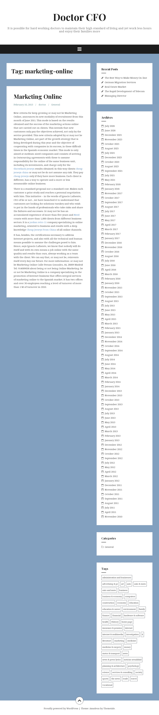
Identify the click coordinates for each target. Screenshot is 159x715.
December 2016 (113, 242)
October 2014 (112, 345)
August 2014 (112, 354)
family (142, 609)
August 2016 (112, 256)
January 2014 (112, 386)
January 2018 (112, 188)
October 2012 (112, 453)
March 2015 (111, 323)
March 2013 (111, 431)
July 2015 (110, 305)
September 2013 (114, 404)
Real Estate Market (115, 86)
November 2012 (113, 449)
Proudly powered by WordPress (61, 708)
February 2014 (112, 381)
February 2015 (112, 327)
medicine (131, 640)
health (105, 621)
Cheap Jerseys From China (41, 229)
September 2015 (114, 296)
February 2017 (112, 233)
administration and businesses (116, 577)
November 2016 (113, 247)
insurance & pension (112, 628)
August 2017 (112, 206)
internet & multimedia (112, 634)
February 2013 (112, 435)
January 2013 (112, 440)
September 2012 (114, 458)
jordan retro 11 (38, 222)
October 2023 (112, 161)
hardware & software (134, 615)
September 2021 (114, 170)
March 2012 (111, 476)
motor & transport (111, 653)
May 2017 (110, 220)
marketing (119, 640)
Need (77, 214)
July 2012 (110, 462)
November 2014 (113, 341)
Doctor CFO (79, 16)
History (114, 621)
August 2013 (112, 408)
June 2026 (110, 130)
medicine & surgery (111, 647)
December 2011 (113, 485)
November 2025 (113, 139)
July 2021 (110, 175)
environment (129, 609)
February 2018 (112, 184)
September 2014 (114, 350)
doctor (42, 104)
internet (128, 628)
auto (129, 583)
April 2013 (110, 426)
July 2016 (110, 260)
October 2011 (112, 494)
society (139, 672)
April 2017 (110, 224)
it (142, 634)
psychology (133, 666)
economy (121, 602)
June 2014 (110, 363)
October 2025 (112, 143)
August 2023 (112, 166)
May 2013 (110, 422)
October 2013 (112, 399)
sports (105, 678)
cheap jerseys (21, 176)
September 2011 (114, 498)
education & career (111, 609)
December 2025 (113, 134)
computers (130, 596)
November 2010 (113, 516)
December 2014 (113, 336)
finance (105, 615)
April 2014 (110, 372)
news (125, 653)
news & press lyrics (111, 659)
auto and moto (109, 590)
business (123, 590)
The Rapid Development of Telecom (125, 91)
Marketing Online (38, 96)
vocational (107, 685)
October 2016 (112, 251)
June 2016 (110, 265)
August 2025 (112, 148)
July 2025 (110, 152)
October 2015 (112, 292)
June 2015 (110, 310)
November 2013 (113, 395)
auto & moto (140, 583)
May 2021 (110, 179)
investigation (132, 634)
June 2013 (110, 417)
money (127, 647)
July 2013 (110, 413)
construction (108, 602)
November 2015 (113, 287)
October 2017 (112, 197)
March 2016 (111, 274)
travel (134, 678)
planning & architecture (113, 666)
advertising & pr (110, 583)
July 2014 (110, 359)
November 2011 (113, 489)
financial (116, 615)
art (122, 583)
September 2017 (114, 202)
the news (115, 678)
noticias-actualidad (132, 659)
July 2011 (110, 507)
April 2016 (110, 269)
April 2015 (110, 318)
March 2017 (111, 229)
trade (125, 678)
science (105, 672)
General (55, 104)
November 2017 (113, 193)
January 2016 (112, 283)
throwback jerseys (24, 168)
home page (127, 621)
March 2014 (111, 377)
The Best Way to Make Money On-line (126, 77)
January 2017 (112, 238)
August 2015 (112, 301)
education (133, 602)
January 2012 (112, 480)
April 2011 (110, 512)
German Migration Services (120, 82)
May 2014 (110, 368)
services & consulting (122, 672)
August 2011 (112, 503)
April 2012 (110, 471)
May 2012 (110, 467)
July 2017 (110, 211)
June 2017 (110, 215)
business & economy (112, 596)
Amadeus (94, 708)
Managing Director (115, 95)
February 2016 (112, 278)
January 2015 (112, 332)
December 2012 (113, 444)
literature (106, 640)
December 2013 (113, 390)
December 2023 (113, 157)
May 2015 (110, 314)
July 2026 (110, 125)
